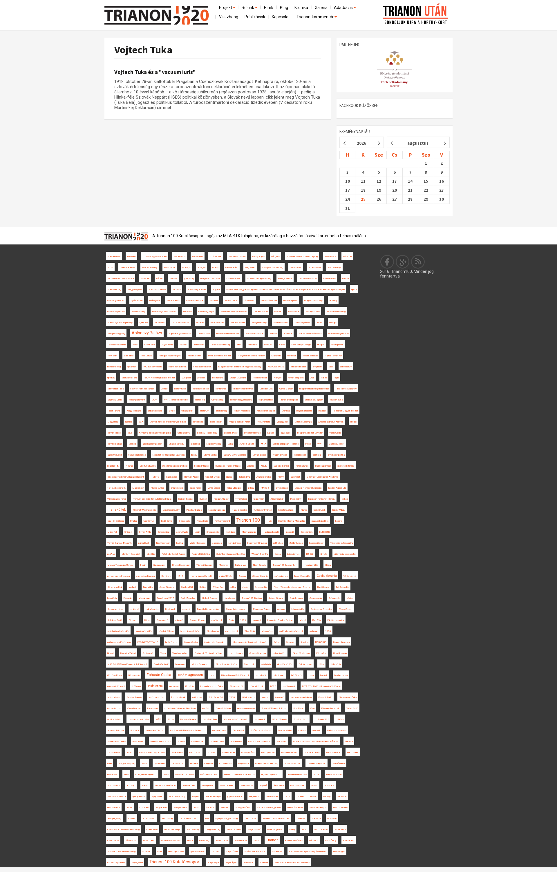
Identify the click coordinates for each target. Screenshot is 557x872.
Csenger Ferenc (197, 620)
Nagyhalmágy (163, 543)
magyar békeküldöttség (266, 763)
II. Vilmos (136, 686)
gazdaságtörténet (116, 686)
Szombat (295, 477)
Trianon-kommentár (315, 16)
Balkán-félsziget (213, 796)
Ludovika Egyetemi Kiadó (154, 256)
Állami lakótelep (263, 477)
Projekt (226, 7)
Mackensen (138, 488)
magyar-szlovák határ (239, 421)
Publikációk (255, 16)
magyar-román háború (301, 697)
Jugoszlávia (167, 344)
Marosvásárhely (149, 267)
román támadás (298, 366)
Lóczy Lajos (258, 256)
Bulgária (216, 289)
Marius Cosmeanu (200, 664)
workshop (230, 532)
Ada (312, 377)
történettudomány (181, 565)
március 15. (113, 466)
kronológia (112, 598)
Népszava (243, 763)
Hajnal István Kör (333, 355)
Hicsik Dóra (340, 829)
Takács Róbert (238, 322)
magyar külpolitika (320, 521)
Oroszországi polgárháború (174, 466)
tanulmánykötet (275, 829)
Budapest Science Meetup (234, 311)
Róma (147, 620)
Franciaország (114, 289)
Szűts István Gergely (261, 730)
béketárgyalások (286, 510)
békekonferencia (269, 300)
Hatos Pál (200, 399)
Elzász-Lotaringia (303, 421)
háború (345, 278)
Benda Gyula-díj (161, 664)
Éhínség (286, 410)
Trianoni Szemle (204, 565)
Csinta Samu (184, 433)
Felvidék (225, 807)
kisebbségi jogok (206, 311)
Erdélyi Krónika (180, 807)
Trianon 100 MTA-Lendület (276, 818)
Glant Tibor (259, 499)
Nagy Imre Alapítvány (226, 664)
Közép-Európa (157, 488)
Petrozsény (295, 499)
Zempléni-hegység (116, 333)
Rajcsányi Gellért (128, 653)
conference (221, 388)
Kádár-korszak (194, 355)
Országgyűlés (247, 752)
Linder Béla (149, 344)
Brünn (154, 399)
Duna (230, 444)
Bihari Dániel (176, 752)
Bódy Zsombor (188, 598)
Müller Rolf (112, 532)
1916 (180, 576)
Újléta (354, 289)
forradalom (279, 785)
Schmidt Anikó (280, 322)
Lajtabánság (234, 543)
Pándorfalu (321, 653)
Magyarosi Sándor (262, 609)
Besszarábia (306, 532)
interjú (194, 455)
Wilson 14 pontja (260, 554)
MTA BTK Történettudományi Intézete (321, 686)
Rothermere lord (222, 521)
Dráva (190, 840)
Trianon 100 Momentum (285, 565)
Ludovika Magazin (314, 399)
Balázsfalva (240, 565)
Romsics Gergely (188, 719)
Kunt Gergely (323, 587)
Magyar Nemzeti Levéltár (310, 433)
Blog (284, 7)
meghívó (208, 763)
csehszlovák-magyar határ (152, 752)
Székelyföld (187, 587)
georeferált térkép (345, 466)
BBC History (193, 829)
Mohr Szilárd (113, 785)
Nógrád (129, 466)
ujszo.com (159, 763)
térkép (345, 499)
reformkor (314, 840)
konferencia (155, 686)
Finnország (167, 818)
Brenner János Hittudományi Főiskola (168, 421)
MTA (263, 444)
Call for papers (305, 664)
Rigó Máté (298, 708)
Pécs (126, 774)
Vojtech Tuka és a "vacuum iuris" (155, 71)
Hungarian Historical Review (251, 355)
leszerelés (217, 543)
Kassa (277, 554)
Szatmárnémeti (292, 763)
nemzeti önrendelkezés (227, 333)
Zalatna (304, 642)
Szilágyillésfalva (242, 807)
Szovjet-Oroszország (272, 267)
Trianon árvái (250, 818)
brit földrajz (296, 675)
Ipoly (212, 675)
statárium (204, 410)
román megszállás (116, 862)
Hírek (268, 7)
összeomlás (261, 587)
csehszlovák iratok (178, 366)
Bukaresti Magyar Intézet (274, 708)
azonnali (257, 620)
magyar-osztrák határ (138, 719)
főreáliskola (131, 840)
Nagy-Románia (134, 410)
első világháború (190, 675)
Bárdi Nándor (248, 697)
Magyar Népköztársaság (235, 719)
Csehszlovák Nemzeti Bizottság (123, 829)
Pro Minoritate (263, 421)
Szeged (201, 267)
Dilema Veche (210, 455)
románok (146, 851)
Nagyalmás (202, 521)
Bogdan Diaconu (304, 410)
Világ (312, 708)
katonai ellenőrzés (294, 840)
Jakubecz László (236, 256)
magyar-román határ (210, 278)
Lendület (268, 344)
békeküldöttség (166, 631)
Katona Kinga (302, 466)
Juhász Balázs (246, 444)
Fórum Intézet (201, 466)
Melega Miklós (285, 278)
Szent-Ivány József (236, 609)
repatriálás (332, 818)
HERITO (155, 477)
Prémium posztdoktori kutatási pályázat (152, 499)
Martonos (223, 565)
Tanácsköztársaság (220, 344)
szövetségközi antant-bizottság (180, 708)
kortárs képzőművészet (291, 631)
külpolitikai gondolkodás (180, 333)
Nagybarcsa (213, 631)
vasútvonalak (289, 686)
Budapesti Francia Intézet (227, 466)
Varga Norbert (134, 708)
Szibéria (264, 862)
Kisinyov (277, 377)
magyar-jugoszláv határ (201, 576)
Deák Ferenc (171, 642)
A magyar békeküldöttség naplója (155, 433)
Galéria (321, 7)
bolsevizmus (293, 554)
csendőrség (221, 410)
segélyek (316, 730)
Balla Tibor (128, 355)
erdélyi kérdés (152, 609)
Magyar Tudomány (313, 300)
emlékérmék (282, 488)
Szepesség (184, 521)
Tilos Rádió (250, 631)
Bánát (144, 763)
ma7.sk (111, 554)
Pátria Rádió (348, 840)
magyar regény (135, 289)
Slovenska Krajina (317, 807)
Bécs (166, 774)
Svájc (172, 410)
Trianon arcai (241, 840)
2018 (316, 774)
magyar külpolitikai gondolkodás (314, 388)
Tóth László (352, 708)
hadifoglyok (260, 719)
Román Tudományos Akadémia (239, 774)
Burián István (148, 818)
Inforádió (289, 532)
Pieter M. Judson (301, 653)
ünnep (229, 477)
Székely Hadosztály (207, 433)
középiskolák (298, 609)
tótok (321, 664)
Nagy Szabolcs (239, 510)
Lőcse (159, 278)
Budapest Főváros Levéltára (208, 653)
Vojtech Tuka (143, 49)
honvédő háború (295, 807)
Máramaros (236, 741)
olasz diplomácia (176, 851)
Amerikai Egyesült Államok (330, 421)
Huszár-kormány (177, 796)
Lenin (197, 532)
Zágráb (250, 466)
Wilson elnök (170, 267)
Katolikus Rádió (114, 620)
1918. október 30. (116, 488)
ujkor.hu (111, 377)
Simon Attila (145, 532)
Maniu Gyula (179, 256)
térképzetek (296, 267)
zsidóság (195, 444)
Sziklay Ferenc (185, 499)
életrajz (333, 322)
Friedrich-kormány (335, 620)
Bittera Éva (218, 587)
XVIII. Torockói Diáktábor (176, 399)
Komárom (166, 576)
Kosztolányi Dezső (265, 410)
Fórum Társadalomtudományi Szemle (292, 587)
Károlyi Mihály (338, 510)
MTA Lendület (234, 829)
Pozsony (131, 256)
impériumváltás (311, 565)
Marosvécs (266, 631)
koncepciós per (316, 543)
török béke (198, 421)
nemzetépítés (290, 300)
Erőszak (127, 598)
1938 (328, 631)
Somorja (134, 730)
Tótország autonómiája (341, 543)
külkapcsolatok (333, 752)
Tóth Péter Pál (216, 697)
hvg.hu (133, 521)
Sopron (242, 576)
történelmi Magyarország (259, 278)
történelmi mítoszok (307, 796)
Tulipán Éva (244, 477)
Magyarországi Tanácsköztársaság (250, 642)
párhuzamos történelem (119, 642)
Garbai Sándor (286, 388)
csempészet (231, 631)
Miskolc (132, 444)
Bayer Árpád (231, 862)
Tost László (146, 355)
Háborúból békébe (157, 289)
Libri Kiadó (144, 807)
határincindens (217, 741)
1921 (305, 829)
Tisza (163, 653)
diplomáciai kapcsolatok (345, 554)
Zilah (238, 344)
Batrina (202, 587)
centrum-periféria (289, 752)
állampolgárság (114, 818)
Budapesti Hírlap (115, 609)
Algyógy (281, 609)
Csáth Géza (113, 840)
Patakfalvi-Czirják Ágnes (173, 554)
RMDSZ (265, 488)
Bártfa (170, 719)
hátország (204, 840)
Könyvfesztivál (114, 587)
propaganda (137, 862)
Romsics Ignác (114, 444)
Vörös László (349, 576)
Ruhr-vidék (148, 587)
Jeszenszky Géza (116, 796)
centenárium (346, 366)
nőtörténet (249, 300)
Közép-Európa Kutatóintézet (235, 675)
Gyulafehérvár (296, 598)
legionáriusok (319, 510)
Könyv (281, 477)
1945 (197, 807)
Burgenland (254, 796)
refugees (275, 256)
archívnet (314, 631)
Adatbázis (344, 7)
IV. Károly (133, 620)
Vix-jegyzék (282, 421)
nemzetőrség (114, 366)
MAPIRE (144, 278)
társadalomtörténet (184, 774)
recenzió (186, 609)
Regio (336, 377)
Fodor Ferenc (113, 410)
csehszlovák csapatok (259, 741)
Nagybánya (213, 862)
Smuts (323, 554)
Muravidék (160, 322)
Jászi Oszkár (276, 499)
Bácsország (134, 675)
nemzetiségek (236, 653)
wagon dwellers (280, 455)
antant (353, 421)
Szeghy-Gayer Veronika (234, 455)
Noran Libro (148, 840)
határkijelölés (337, 344)
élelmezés (112, 774)
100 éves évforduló (152, 366)
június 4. (128, 532)
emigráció (317, 366)
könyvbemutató (333, 774)
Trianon (272, 840)
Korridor (273, 333)
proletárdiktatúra (311, 752)
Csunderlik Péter (127, 267)
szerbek (132, 818)
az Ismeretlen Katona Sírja (120, 278)
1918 (130, 807)
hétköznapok (113, 807)
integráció (279, 697)
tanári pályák (187, 410)
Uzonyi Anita (182, 532)
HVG (269, 521)
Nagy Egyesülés (302, 576)
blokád (110, 653)
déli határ (317, 455)
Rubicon (203, 499)
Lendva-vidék (113, 752)
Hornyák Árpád (191, 477)
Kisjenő (263, 785)
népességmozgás (246, 708)
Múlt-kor (177, 289)
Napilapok (180, 664)
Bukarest (187, 311)
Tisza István (216, 421)
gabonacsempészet (152, 444)
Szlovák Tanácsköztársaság (121, 851)
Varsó (282, 344)
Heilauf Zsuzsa (209, 598)
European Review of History (321, 499)
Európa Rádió (228, 752)
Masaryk (186, 267)
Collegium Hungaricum (146, 774)
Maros (215, 267)
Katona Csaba (191, 642)
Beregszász (163, 532)
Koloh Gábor (352, 752)
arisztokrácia (177, 488)
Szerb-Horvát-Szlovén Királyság (302, 256)
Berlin (231, 620)
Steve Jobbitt (236, 686)
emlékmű (134, 609)
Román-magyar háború (241, 399)
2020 (110, 267)
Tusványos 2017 (165, 598)
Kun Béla (316, 620)
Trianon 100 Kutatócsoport (175, 861)
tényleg (264, 697)
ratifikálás (278, 543)
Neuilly (264, 466)
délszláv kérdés (284, 664)
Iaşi (207, 818)
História (194, 763)
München (276, 355)
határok (324, 675)
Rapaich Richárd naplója (208, 609)
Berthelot (291, 355)
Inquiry (143, 565)
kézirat (350, 598)
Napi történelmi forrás (165, 785)
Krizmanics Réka (115, 388)
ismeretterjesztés (116, 311)
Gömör (164, 388)
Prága (276, 642)
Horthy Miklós (313, 311)
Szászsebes (314, 267)
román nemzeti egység (118, 576)
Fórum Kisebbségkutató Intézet (159, 377)
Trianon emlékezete (297, 774)
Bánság (326, 796)
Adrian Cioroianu (167, 587)
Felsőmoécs (300, 455)
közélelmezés (233, 278)
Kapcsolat (281, 16)
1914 (287, 796)
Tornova (349, 741)
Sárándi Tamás (279, 719)
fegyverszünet (265, 399)
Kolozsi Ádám (279, 653)
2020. (232, 697)
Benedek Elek (266, 388)
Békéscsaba (330, 256)
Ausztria (214, 300)
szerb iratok (195, 488)
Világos (195, 796)
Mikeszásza (246, 785)
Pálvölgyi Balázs (194, 510)
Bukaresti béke (155, 410)
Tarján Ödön (232, 851)
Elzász (270, 433)
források (210, 807)
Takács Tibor (203, 333)
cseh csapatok (297, 785)
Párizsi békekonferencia (310, 333)
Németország (138, 311)
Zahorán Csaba (159, 675)
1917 (130, 752)
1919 (320, 322)
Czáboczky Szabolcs (321, 609)
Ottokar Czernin (259, 576)
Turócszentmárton (263, 510)
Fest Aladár (293, 311)
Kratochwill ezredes (116, 741)
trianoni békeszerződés (211, 686)
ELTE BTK (324, 532)
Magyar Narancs (341, 642)
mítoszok (197, 697)
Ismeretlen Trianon (154, 730)
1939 (243, 620)
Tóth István (272, 796)
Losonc (338, 521)
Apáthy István (114, 719)
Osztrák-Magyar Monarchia (291, 521)
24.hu (251, 488)
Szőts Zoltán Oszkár (254, 851)
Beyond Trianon (340, 807)
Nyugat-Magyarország (226, 818)
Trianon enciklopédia (288, 399)
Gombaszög (217, 399)
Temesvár (199, 344)
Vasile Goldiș (335, 433)
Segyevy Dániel (114, 399)
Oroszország (213, 532)
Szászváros (159, 565)
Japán (245, 587)
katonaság (152, 708)
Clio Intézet (238, 730)
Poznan (183, 344)
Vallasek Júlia (188, 785)
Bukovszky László (196, 289)
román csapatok (296, 377)
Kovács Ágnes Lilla (337, 488)
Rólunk (248, 7)
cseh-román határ (194, 300)
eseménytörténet (115, 300)
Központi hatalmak (330, 708)
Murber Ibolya (341, 675)
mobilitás (339, 719)
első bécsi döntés (208, 774)
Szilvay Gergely (275, 598)
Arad (159, 851)
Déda (330, 366)
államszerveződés (348, 697)
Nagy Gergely (259, 565)
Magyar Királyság (126, 763)
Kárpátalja (281, 741)
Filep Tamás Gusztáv (346, 388)
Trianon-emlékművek (243, 388)
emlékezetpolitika (336, 455)
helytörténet (279, 675)
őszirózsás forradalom (215, 642)
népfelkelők (229, 598)
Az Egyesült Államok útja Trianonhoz (188, 730)
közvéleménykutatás (338, 333)
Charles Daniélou (176, 444)
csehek (277, 311)
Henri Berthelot (259, 377)
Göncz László (321, 829)
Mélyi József (254, 829)
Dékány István (261, 311)
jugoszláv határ (234, 796)
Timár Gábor (241, 499)
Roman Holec (114, 433)
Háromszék (180, 388)
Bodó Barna (166, 521)
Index (308, 444)
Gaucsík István (223, 708)
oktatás (200, 322)
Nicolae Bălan (231, 267)
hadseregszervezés (336, 730)
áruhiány (333, 300)
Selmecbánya (334, 267)
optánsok (131, 366)
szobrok (132, 587)
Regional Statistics (201, 554)
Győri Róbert (137, 300)
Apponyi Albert (268, 752)
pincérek (201, 377)
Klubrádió (189, 686)
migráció (179, 620)
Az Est (205, 708)
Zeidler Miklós (296, 543)
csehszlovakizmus (145, 576)
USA (141, 421)
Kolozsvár (248, 862)
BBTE (273, 686)
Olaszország (316, 598)
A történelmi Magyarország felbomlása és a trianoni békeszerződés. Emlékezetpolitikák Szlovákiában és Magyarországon (285, 289)
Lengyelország (213, 829)
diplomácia (336, 664)
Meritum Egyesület (131, 554)
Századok (249, 664)
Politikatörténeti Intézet (219, 355)
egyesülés (285, 433)
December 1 (163, 620)
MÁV (158, 719)
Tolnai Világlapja (234, 488)
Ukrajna (320, 344)
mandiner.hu (152, 829)
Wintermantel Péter (116, 499)
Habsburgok (339, 851)
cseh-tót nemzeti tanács (142, 388)
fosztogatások (178, 697)
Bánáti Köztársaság (336, 311)
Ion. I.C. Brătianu (115, 521)
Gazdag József (336, 444)
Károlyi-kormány (259, 322)
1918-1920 (222, 840)
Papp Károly (161, 807)
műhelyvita (154, 300)
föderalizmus (329, 278)
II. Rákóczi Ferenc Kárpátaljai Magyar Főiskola (315, 741)
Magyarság (112, 421)
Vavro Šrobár (214, 488)
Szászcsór (147, 653)
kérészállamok (227, 785)
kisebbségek (197, 741)
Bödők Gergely (345, 609)
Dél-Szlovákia (342, 587)
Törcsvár (173, 278)
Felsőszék (170, 609)
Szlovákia (329, 785)
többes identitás (310, 355)
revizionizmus (280, 576)
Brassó (314, 785)
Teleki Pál (300, 818)
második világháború (316, 763)
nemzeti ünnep (212, 477)
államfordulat (339, 763)
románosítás (225, 763)
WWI (319, 444)
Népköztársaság (216, 510)
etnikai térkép (225, 576)
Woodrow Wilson (180, 653)
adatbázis (266, 664)
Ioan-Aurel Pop (210, 719)
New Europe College (301, 344)
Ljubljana (143, 322)
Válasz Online (231, 300)
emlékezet (216, 620)
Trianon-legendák (302, 322)
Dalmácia (316, 818)
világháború (250, 267)
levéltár (179, 543)
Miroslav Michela (115, 730)
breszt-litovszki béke (190, 631)
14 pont (215, 851)
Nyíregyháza (113, 697)
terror (135, 344)
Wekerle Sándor (281, 466)
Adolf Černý (330, 840)
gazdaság (189, 278)
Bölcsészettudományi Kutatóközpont (125, 477)
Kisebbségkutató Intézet (164, 311)
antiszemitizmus (252, 433)
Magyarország (249, 532)
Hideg (328, 565)
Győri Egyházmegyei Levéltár (230, 554)
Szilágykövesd (114, 455)
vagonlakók (261, 675)
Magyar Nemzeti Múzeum (307, 488)
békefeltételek (256, 686)
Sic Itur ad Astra (147, 466)
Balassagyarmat (323, 466)
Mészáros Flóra (129, 377)
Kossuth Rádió (325, 697)
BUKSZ (310, 554)
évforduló (347, 256)
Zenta (256, 840)
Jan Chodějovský (171, 510)
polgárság (173, 686)
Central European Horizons (286, 444)
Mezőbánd (217, 377)
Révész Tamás (134, 697)
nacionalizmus (219, 730)
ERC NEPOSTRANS (147, 642)
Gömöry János (114, 675)
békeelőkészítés (201, 388)
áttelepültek (207, 785)
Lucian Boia (197, 256)
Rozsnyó (130, 785)
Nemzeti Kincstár (254, 333)
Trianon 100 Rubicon (252, 598)
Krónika (301, 7)
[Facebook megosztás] (387, 261)
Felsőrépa (252, 344)
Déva (129, 433)
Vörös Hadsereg (197, 543)
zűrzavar (287, 333)
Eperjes (181, 741)
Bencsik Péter (230, 433)
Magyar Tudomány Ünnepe (120, 565)
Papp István (195, 752)
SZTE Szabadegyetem (269, 807)
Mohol (302, 620)
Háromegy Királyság (257, 543)
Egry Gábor (157, 796)
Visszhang (228, 16)
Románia (320, 642)
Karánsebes (171, 477)
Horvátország (340, 653)
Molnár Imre (144, 598)
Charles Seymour (257, 653)
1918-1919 (177, 763)
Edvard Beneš (259, 455)
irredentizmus (113, 708)
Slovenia (290, 642)
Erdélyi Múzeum (238, 377)
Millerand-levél (113, 256)
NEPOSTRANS (276, 366)
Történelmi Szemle (116, 344)
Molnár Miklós (285, 730)
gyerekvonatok (198, 851)
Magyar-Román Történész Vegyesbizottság (239, 366)
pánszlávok (143, 543)
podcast (212, 752)
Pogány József (221, 499)
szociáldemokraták (202, 366)
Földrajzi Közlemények (170, 355)
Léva (311, 675)
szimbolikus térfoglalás (118, 631)
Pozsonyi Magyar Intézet (345, 410)
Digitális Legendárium (271, 774)
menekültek (116, 510)
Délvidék (322, 410)
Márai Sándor (173, 300)
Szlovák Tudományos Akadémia (322, 477)
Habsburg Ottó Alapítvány (120, 322)
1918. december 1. (188, 818)
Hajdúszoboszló (271, 532)
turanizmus (148, 521)
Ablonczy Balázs (147, 333)
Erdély (292, 829)
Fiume (304, 510)
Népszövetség (213, 444)
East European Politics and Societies (292, 862)
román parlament (137, 399)
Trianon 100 (248, 520)
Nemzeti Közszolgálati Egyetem (168, 455)
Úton (109, 763)
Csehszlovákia (327, 575)
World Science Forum (160, 741)
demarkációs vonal (308, 278)
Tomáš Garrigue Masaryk (119, 543)
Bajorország (334, 598)
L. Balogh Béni (321, 719)
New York (112, 355)
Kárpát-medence (242, 410)
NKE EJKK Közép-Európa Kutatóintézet (127, 664)
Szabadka (277, 851)
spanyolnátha (138, 796)
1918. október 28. (180, 322)
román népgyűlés (144, 631)
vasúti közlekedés (137, 455)
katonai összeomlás (170, 840)
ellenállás (151, 554)
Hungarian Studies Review (280, 620)
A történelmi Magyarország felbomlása (307, 851)
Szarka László (301, 719)
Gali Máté (341, 796)
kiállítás (302, 730)
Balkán (145, 785)
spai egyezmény (156, 697)
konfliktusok (216, 256)
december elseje (172, 829)
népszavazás (217, 322)
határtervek (138, 741)
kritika (233, 587)
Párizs (324, 377)
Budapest (186, 377)
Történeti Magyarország (144, 510)
